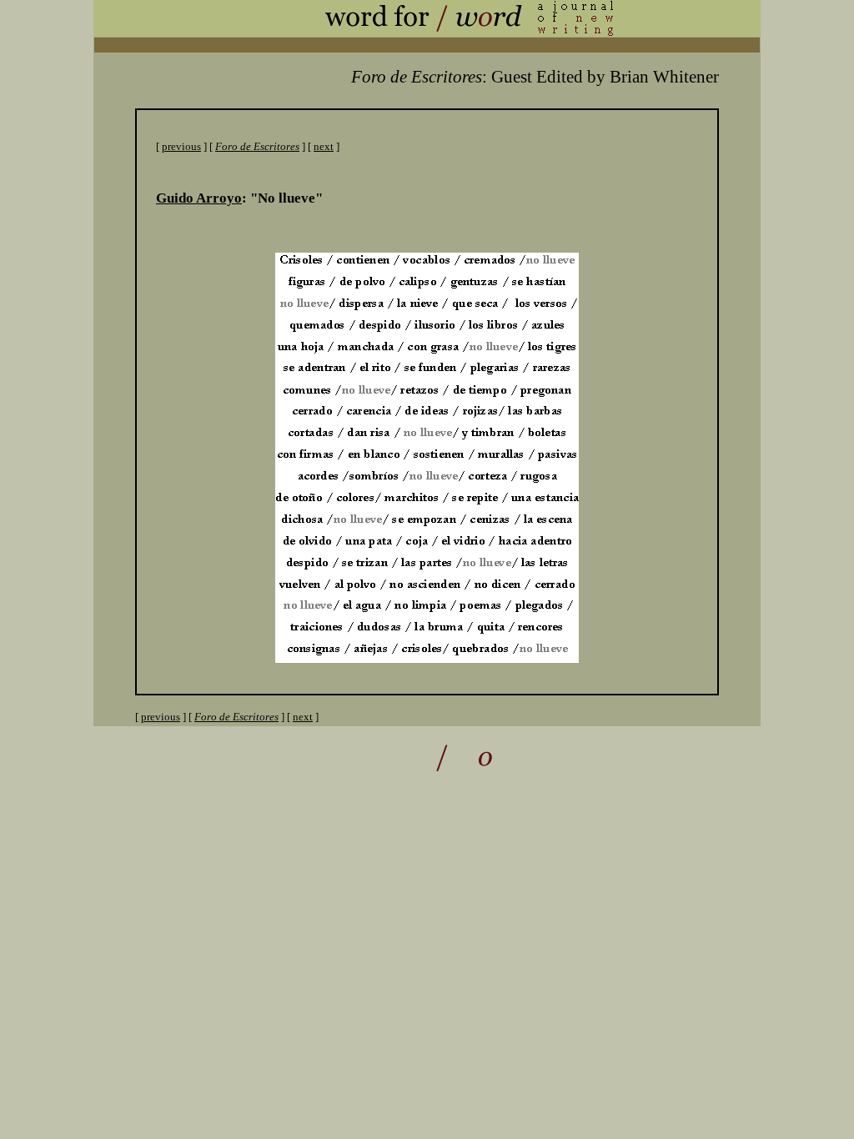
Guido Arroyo (199, 198)
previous (181, 146)
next (324, 146)
